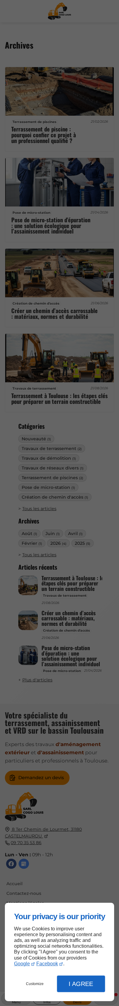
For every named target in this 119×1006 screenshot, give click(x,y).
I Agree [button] (81, 983)
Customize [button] (35, 984)
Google (22, 963)
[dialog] (59, 952)
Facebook (47, 963)
